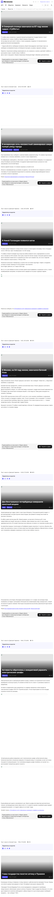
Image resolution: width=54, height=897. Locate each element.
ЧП (6, 5)
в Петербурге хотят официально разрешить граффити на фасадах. (26, 810)
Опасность (25, 5)
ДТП (2, 5)
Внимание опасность (7, 149)
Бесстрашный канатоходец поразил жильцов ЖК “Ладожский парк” (22, 608)
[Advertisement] (27, 73)
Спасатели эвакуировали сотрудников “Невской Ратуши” (19, 176)
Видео (31, 5)
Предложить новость (45, 1)
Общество (11, 5)
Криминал (18, 5)
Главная (3, 9)
